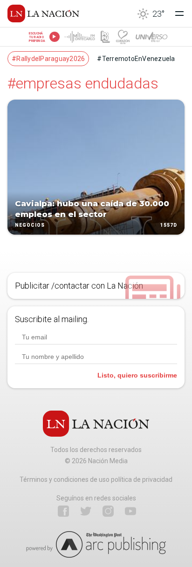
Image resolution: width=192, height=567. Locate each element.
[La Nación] (43, 13)
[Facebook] (63, 511)
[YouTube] (130, 511)
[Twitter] (85, 511)
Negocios (30, 225)
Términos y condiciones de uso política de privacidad (96, 479)
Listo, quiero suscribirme (137, 375)
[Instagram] (108, 511)
